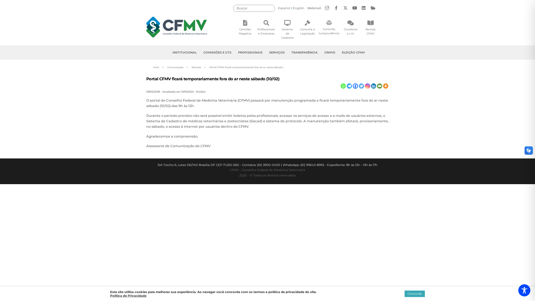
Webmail (314, 8)
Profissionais (250, 52)
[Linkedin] (373, 86)
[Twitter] (361, 86)
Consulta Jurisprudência (328, 31)
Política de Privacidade (128, 296)
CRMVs (329, 52)
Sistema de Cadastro (287, 33)
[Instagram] (367, 86)
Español (284, 8)
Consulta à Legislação (307, 31)
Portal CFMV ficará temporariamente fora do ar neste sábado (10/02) (212, 78)
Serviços (277, 52)
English (298, 8)
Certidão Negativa (245, 31)
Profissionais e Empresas (266, 31)
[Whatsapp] (343, 86)
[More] (385, 86)
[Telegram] (349, 86)
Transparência (304, 52)
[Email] (379, 86)
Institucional (184, 52)
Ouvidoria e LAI (350, 31)
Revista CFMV (371, 31)
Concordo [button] (415, 294)
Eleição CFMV (353, 52)
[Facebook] (355, 86)
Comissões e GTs (217, 52)
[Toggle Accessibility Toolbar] (524, 290)
